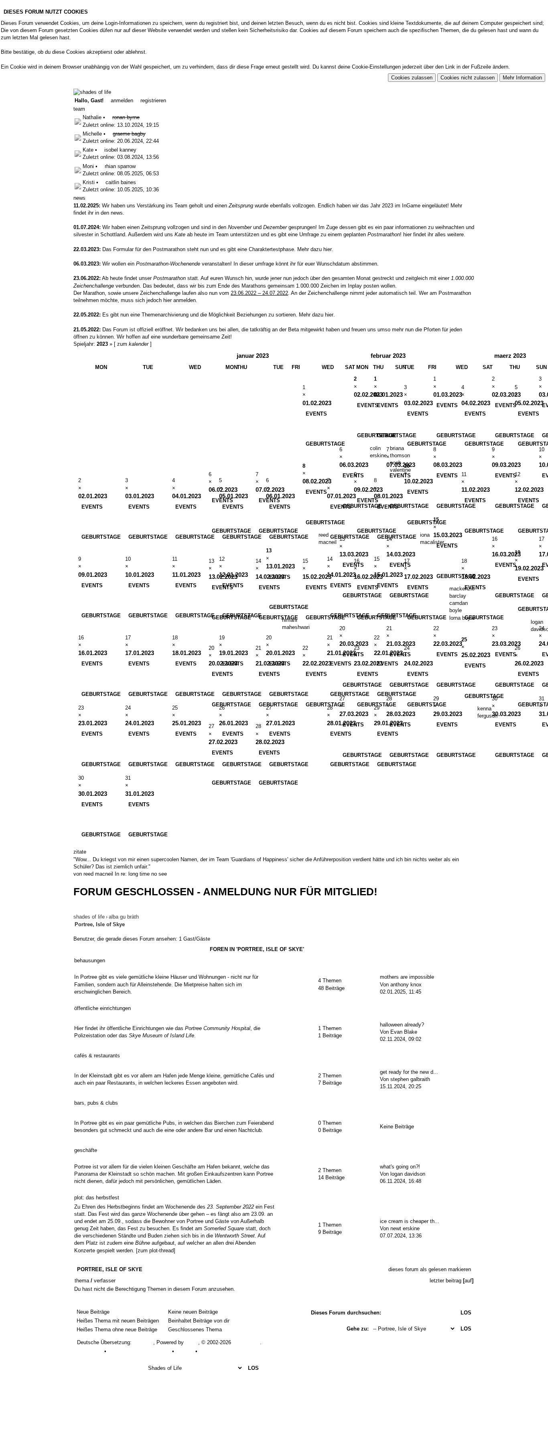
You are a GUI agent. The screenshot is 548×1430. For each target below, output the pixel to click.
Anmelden (121, 100)
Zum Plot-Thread (156, 1250)
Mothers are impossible (407, 977)
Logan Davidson (407, 1174)
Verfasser (105, 1281)
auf (468, 1281)
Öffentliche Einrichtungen (102, 1008)
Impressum (90, 1351)
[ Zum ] (133, 344)
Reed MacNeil (98, 874)
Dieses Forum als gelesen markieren (429, 1269)
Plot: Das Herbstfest (96, 1198)
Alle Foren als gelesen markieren (114, 1358)
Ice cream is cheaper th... (409, 1221)
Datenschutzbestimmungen (139, 1351)
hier (327, 249)
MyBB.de (143, 1342)
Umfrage (264, 264)
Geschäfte (85, 1150)
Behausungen (89, 960)
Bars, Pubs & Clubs (96, 1103)
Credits (207, 1351)
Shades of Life (89, 917)
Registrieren (152, 100)
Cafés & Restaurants (97, 1056)
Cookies (185, 1351)
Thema (82, 1281)
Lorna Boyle (462, 618)
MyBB (191, 1342)
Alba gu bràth (124, 917)
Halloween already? (402, 1025)
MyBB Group (246, 1342)
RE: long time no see (144, 874)
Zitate (79, 852)
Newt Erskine (405, 1228)
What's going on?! (400, 1167)
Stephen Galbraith (410, 1079)
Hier (407, 234)
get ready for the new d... (409, 1072)
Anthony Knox (406, 985)
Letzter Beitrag (445, 1281)
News (117, 213)
